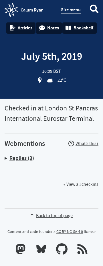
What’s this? (87, 143)
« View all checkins (81, 184)
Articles (25, 28)
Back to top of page (54, 216)
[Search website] (94, 10)
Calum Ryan (24, 12)
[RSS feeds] (82, 250)
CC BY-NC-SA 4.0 (69, 231)
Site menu (71, 10)
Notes (53, 28)
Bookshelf (83, 28)
